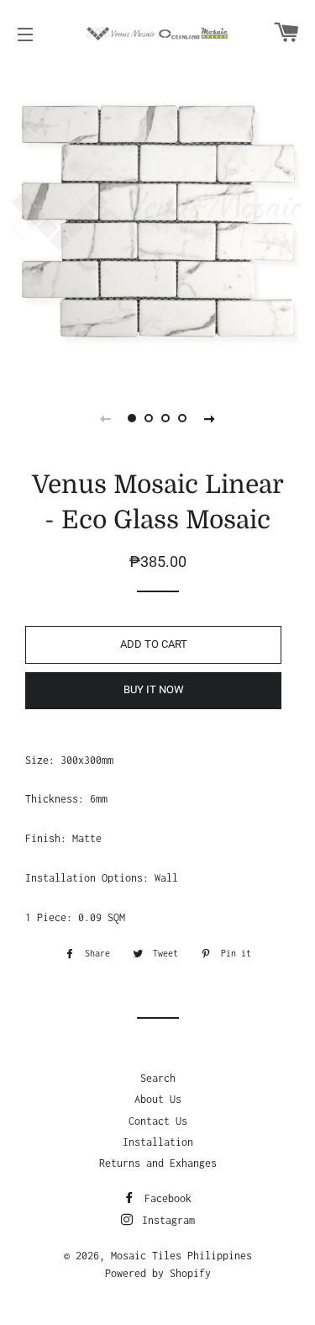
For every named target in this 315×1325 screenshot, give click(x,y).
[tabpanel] (157, 221)
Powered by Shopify (158, 1273)
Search (158, 1078)
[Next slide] (210, 418)
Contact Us (158, 1121)
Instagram (165, 1220)
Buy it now (153, 689)
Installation (158, 1142)
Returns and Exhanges (158, 1163)
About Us (157, 1099)
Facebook (165, 1198)
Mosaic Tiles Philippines (181, 1255)
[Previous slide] (105, 418)
